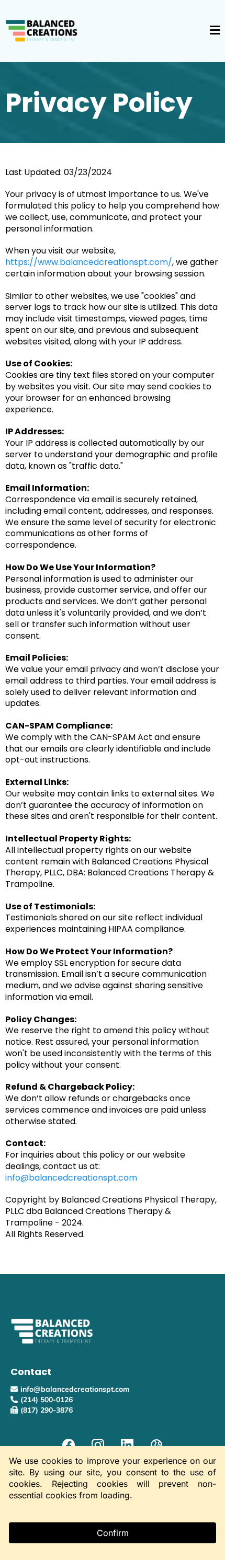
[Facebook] (68, 1445)
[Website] (156, 1445)
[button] (215, 31)
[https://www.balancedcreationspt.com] (41, 31)
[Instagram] (98, 1445)
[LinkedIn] (127, 1445)
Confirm (113, 1533)
